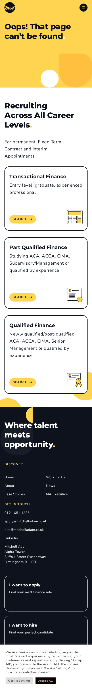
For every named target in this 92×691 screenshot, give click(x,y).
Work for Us (55, 477)
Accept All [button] (45, 681)
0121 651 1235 (16, 513)
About (9, 485)
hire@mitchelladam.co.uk (24, 529)
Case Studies (14, 494)
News (50, 485)
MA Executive (57, 494)
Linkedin (11, 538)
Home (9, 477)
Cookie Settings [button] (19, 681)
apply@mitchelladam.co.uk (25, 521)
